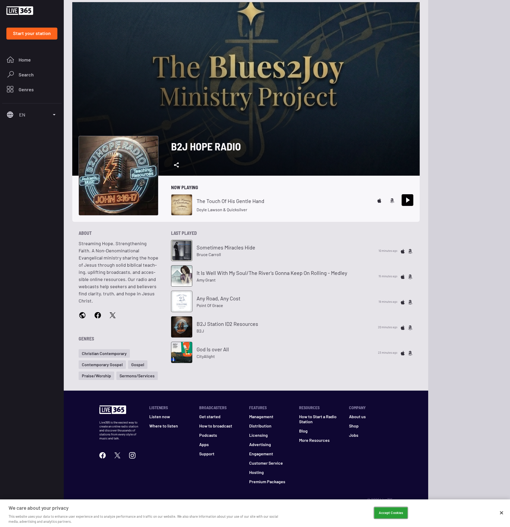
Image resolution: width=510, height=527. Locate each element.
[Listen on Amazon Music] (392, 200)
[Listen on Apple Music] (379, 200)
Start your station (32, 33)
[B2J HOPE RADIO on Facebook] (97, 314)
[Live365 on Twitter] (117, 455)
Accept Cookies (391, 513)
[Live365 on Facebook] (102, 455)
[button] (104, 353)
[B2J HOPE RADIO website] (82, 315)
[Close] (501, 513)
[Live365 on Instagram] (132, 455)
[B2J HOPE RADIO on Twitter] (112, 314)
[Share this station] (176, 165)
